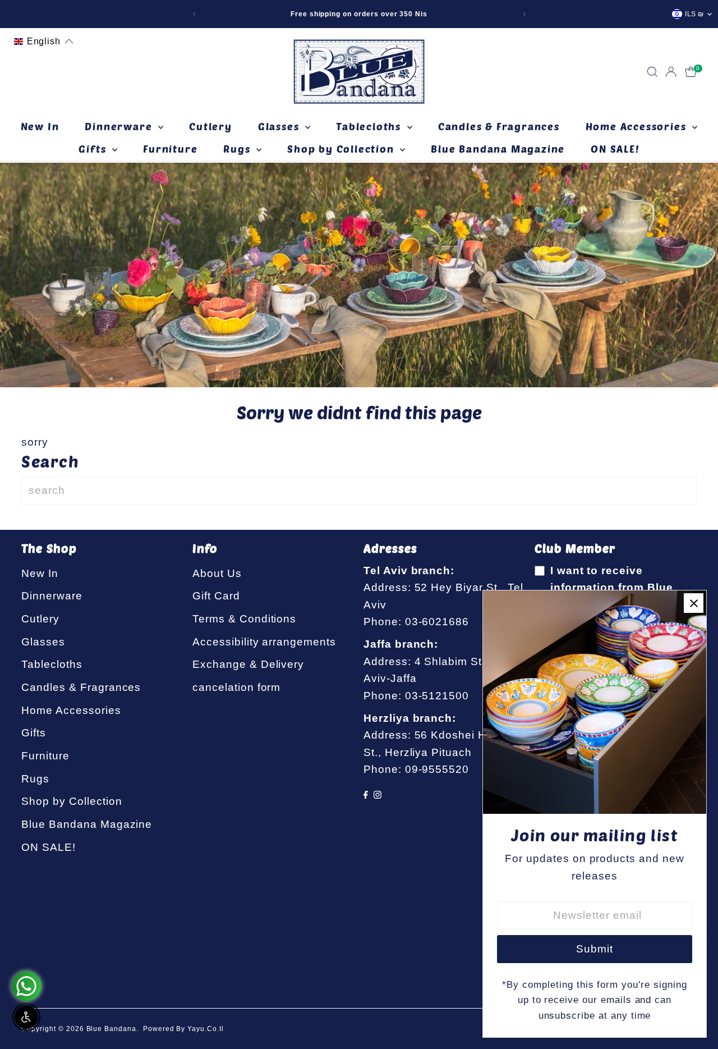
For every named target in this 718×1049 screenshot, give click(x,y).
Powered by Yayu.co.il (183, 1029)
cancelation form (236, 687)
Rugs (238, 149)
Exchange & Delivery (248, 664)
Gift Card (216, 596)
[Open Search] (652, 72)
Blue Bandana (111, 1029)
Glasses (280, 126)
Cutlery (210, 126)
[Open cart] (691, 72)
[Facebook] (365, 795)
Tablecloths (370, 126)
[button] (43, 41)
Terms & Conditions (244, 619)
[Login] (671, 72)
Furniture (170, 149)
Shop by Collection (342, 149)
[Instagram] (377, 795)
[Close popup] (693, 603)
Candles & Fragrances (499, 126)
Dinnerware (120, 126)
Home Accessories (638, 126)
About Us (217, 573)
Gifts (94, 149)
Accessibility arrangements (264, 642)
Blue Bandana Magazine (498, 149)
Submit (594, 949)
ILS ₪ (694, 14)
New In (40, 126)
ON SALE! (615, 149)
